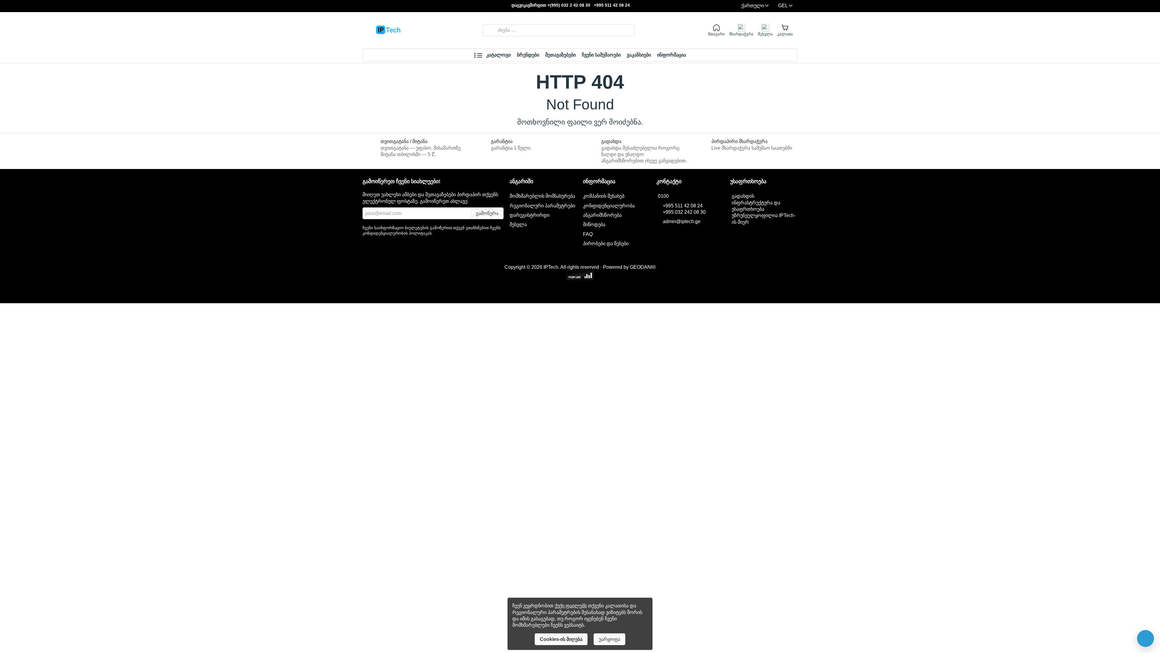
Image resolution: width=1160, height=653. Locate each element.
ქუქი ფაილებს (571, 605)
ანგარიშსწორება (602, 215)
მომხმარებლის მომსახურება (542, 196)
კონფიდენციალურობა (609, 205)
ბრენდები (528, 54)
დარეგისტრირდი (529, 215)
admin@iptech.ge (682, 221)
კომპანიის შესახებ (603, 196)
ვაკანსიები (639, 54)
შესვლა (518, 224)
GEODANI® (643, 267)
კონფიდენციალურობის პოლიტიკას (397, 233)
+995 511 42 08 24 (612, 5)
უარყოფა (609, 639)
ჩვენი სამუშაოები (601, 54)
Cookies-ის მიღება (561, 639)
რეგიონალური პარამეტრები (542, 205)
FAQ (588, 233)
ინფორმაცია (671, 54)
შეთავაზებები (560, 54)
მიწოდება (594, 224)
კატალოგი (498, 54)
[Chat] (1145, 638)
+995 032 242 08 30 (684, 212)
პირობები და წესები (606, 243)
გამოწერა (487, 213)
